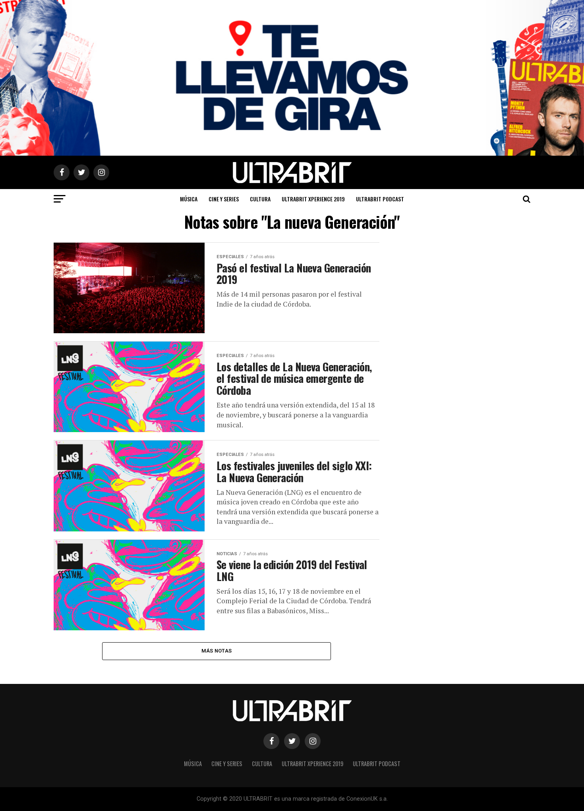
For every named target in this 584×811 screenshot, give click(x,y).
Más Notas (216, 651)
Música (188, 199)
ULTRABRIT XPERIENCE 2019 (313, 199)
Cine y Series (224, 199)
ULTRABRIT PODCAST (380, 199)
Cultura (260, 199)
